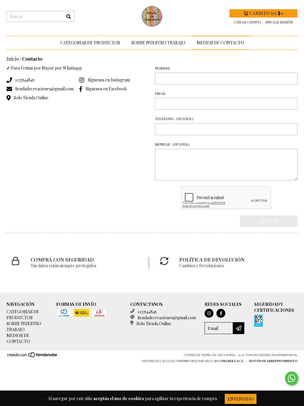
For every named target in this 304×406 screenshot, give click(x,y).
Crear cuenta (247, 22)
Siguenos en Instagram (109, 80)
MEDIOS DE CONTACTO (220, 42)
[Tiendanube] (32, 356)
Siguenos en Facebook (106, 89)
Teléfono (174, 118)
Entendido (241, 399)
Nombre (162, 68)
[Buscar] (69, 16)
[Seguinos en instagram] (209, 313)
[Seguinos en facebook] (220, 313)
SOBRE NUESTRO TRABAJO (158, 42)
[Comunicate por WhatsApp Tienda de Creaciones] (291, 378)
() (266, 13)
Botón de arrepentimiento (273, 361)
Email (160, 93)
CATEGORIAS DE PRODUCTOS (90, 42)
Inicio (13, 59)
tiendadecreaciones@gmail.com (44, 89)
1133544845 (24, 80)
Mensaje (172, 144)
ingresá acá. (233, 361)
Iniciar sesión (279, 22)
